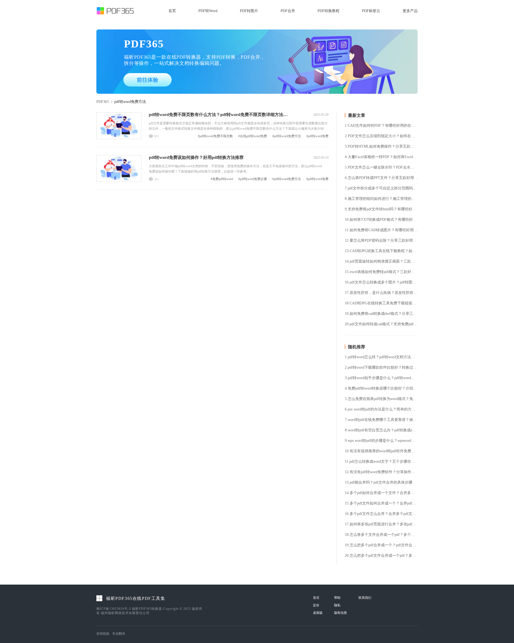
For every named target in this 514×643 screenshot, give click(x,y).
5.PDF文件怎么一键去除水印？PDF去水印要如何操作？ (381, 167)
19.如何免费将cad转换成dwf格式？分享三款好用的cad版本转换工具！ (381, 314)
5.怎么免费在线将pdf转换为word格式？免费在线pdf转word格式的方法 (381, 399)
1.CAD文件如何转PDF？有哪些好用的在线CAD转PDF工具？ (381, 126)
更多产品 (410, 11)
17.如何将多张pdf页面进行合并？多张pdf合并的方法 (381, 524)
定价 (316, 605)
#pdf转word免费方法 (286, 136)
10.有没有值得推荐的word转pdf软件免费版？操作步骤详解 (381, 451)
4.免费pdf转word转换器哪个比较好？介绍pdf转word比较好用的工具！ (381, 388)
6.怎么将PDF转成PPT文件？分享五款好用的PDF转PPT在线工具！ (381, 178)
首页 (172, 11)
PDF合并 (288, 11)
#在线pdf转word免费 (252, 136)
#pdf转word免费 (317, 136)
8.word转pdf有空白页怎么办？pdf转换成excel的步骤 (381, 430)
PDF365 (102, 102)
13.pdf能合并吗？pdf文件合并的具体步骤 (378, 482)
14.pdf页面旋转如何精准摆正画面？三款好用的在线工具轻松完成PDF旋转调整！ (381, 261)
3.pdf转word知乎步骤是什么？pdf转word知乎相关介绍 (381, 378)
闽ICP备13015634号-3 (113, 609)
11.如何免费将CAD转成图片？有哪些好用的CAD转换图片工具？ (381, 230)
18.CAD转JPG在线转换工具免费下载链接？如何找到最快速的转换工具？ (381, 303)
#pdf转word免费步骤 (252, 179)
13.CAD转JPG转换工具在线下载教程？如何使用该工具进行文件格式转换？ (381, 251)
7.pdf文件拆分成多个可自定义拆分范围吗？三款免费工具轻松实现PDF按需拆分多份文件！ (381, 188)
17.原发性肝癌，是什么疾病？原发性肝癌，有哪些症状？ (381, 293)
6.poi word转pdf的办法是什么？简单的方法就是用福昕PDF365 (381, 409)
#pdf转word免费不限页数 (215, 136)
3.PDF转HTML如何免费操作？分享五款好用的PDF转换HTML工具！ (381, 146)
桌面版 (318, 613)
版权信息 (340, 613)
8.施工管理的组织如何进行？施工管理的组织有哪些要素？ (381, 199)
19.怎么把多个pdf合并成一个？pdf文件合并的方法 (381, 545)
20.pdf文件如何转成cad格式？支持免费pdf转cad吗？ (381, 324)
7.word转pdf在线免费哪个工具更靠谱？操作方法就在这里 (381, 420)
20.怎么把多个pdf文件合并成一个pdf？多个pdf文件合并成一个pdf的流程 (381, 556)
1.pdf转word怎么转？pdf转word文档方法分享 (381, 357)
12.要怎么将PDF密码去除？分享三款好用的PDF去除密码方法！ (381, 240)
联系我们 (364, 598)
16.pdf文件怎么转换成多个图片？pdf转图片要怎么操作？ (381, 282)
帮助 (337, 598)
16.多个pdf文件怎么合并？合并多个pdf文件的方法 (381, 514)
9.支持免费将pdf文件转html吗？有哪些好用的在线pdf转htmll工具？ (381, 209)
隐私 (337, 605)
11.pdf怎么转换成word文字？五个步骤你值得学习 (381, 461)
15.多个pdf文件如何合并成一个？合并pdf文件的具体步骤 (381, 503)
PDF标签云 (371, 11)
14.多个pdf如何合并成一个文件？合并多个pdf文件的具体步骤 (381, 493)
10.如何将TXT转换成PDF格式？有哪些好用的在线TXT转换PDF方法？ (381, 220)
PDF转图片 (249, 11)
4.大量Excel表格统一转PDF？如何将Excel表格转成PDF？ (381, 157)
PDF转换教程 (328, 11)
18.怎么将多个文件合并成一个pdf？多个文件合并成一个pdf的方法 (381, 535)
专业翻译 (118, 633)
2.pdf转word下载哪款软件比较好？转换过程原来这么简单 (381, 367)
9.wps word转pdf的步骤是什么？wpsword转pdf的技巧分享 (381, 441)
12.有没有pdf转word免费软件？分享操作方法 (381, 472)
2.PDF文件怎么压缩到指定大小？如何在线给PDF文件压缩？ (381, 136)
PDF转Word (207, 11)
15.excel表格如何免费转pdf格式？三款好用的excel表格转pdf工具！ (381, 272)
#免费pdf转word (222, 179)
